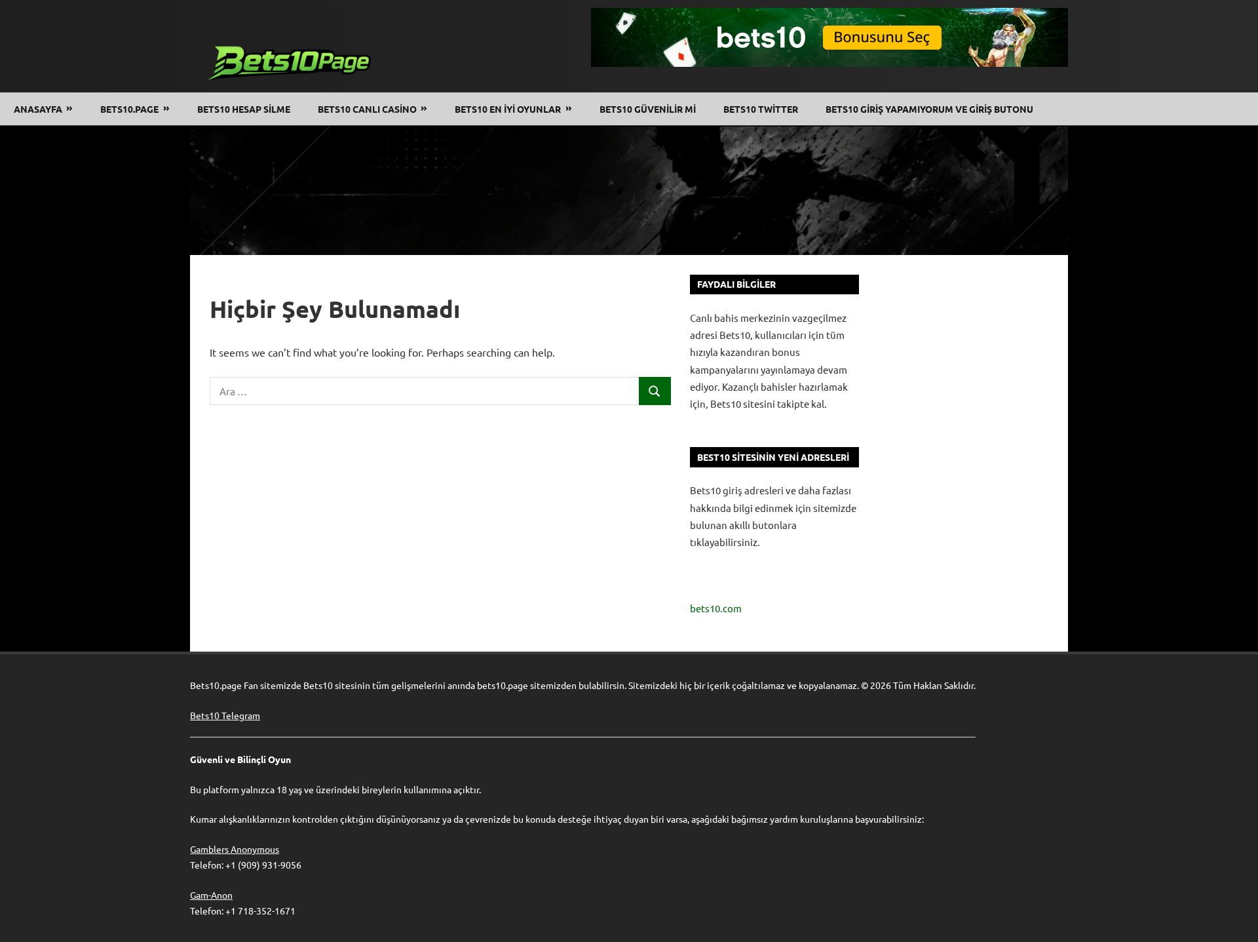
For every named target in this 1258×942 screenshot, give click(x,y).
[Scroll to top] (1236, 920)
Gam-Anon (211, 895)
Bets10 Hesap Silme (243, 109)
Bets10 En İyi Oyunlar (508, 109)
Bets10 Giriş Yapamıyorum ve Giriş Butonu (929, 109)
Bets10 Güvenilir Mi (648, 109)
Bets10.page (129, 109)
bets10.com (716, 608)
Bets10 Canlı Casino (367, 109)
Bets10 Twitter (760, 109)
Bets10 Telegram (225, 715)
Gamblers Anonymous (234, 849)
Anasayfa (38, 109)
